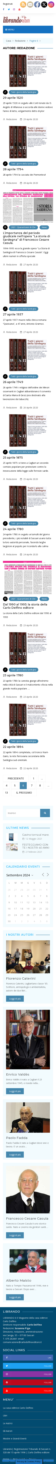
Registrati (8, 3)
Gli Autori (7, 1430)
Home (6, 1459)
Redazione (11, 119)
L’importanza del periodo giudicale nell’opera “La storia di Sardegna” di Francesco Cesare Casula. (26, 238)
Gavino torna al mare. (35, 834)
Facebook (3, 9)
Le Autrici (8, 1423)
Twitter (9, 9)
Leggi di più (15, 998)
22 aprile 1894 (13, 747)
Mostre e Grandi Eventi (14, 1438)
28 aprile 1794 (13, 169)
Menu (10, 29)
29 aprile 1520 (13, 98)
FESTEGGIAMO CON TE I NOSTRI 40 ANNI (35, 846)
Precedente (16, 778)
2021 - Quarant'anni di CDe (23, 227)
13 (6, 792)
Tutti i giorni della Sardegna (23, 92)
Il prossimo (24, 792)
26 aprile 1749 (13, 382)
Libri (5, 1415)
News (44, 227)
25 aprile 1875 (13, 457)
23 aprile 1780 (13, 675)
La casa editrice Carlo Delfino (18, 1407)
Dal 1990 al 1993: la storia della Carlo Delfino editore (25, 606)
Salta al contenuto (14, 9)
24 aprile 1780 (13, 529)
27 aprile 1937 (13, 314)
